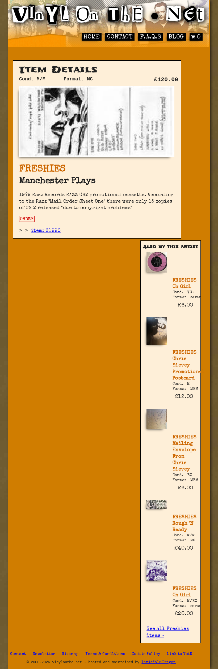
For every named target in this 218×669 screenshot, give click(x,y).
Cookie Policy (146, 654)
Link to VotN (179, 654)
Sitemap (70, 654)
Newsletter (44, 654)
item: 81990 (46, 230)
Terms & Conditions (105, 654)
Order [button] (27, 219)
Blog (176, 37)
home (91, 37)
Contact (120, 37)
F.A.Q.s (150, 37)
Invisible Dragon (158, 662)
